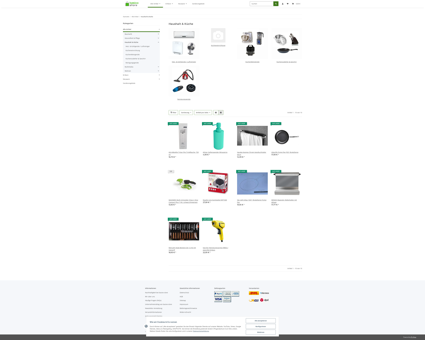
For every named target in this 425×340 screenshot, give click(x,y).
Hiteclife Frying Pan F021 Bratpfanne (284, 152)
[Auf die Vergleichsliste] (189, 124)
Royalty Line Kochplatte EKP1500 (215, 200)
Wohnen (128, 71)
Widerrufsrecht (185, 312)
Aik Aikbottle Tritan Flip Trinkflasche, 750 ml (184, 153)
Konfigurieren (261, 326)
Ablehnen (260, 332)
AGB (181, 296)
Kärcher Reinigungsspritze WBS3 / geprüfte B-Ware (215, 249)
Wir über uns (150, 296)
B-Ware (125, 75)
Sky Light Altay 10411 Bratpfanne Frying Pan (251, 201)
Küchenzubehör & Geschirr (287, 62)
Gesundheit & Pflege (132, 38)
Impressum (184, 304)
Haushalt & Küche (131, 42)
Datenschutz (184, 293)
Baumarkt (128, 34)
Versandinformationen (153, 312)
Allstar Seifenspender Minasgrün (215, 152)
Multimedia (129, 67)
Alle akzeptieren (261, 321)
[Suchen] (275, 3)
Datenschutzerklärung (201, 331)
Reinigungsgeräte (183, 99)
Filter (174, 112)
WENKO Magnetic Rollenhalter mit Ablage (284, 201)
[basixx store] (132, 4)
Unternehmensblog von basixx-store (158, 304)
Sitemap (183, 300)
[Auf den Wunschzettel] (195, 124)
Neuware (126, 79)
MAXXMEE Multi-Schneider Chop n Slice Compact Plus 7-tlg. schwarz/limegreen (183, 201)
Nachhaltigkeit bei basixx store (156, 293)
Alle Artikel (127, 29)
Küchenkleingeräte (252, 62)
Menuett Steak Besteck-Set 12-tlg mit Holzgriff (182, 249)
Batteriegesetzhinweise (188, 308)
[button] (215, 112)
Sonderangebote (129, 83)
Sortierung (185, 112)
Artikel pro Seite (202, 112)
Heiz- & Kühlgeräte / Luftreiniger (184, 62)
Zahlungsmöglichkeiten (153, 316)
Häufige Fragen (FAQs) (153, 300)
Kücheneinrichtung (218, 45)
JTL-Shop (413, 337)
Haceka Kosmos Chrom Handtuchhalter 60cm (251, 153)
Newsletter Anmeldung (153, 308)
